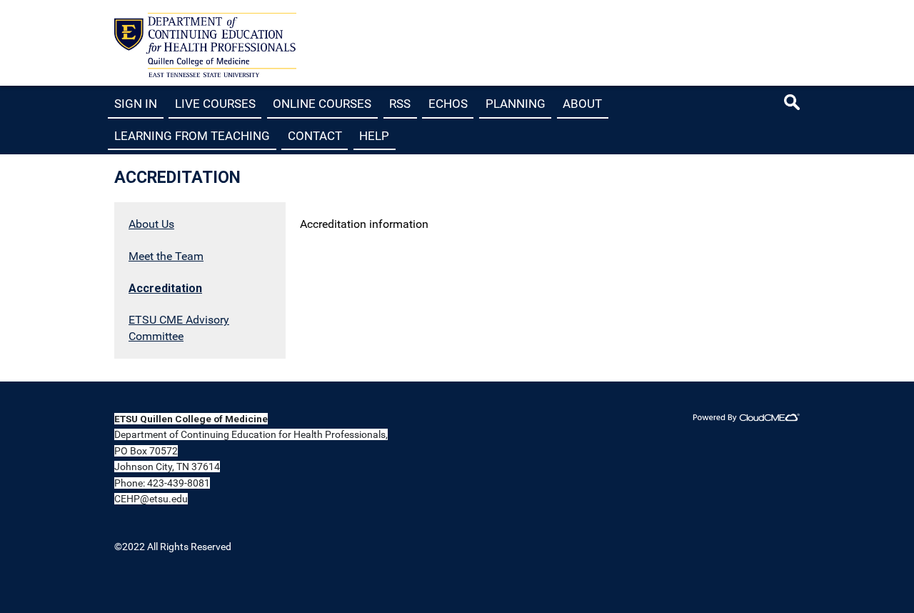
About (582, 103)
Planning (516, 103)
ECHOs (448, 103)
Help (374, 135)
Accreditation (165, 288)
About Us (151, 224)
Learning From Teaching (192, 135)
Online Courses (322, 103)
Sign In (135, 103)
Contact (315, 135)
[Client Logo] (205, 73)
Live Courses (215, 103)
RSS (400, 103)
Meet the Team (166, 256)
